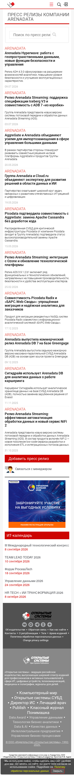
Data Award (17, 717)
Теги (43, 633)
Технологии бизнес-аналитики (36, 722)
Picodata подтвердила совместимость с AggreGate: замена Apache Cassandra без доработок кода (36, 217)
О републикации (28, 633)
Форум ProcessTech (18, 569)
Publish (19, 707)
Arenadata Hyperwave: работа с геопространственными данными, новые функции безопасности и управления (32, 58)
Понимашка (38, 712)
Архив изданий (58, 633)
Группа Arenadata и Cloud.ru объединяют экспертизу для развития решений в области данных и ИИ (35, 179)
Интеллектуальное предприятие (35, 731)
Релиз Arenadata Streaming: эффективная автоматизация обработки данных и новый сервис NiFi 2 (36, 419)
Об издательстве (15, 629)
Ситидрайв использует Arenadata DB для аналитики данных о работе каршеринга (34, 377)
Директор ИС (22, 702)
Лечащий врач (52, 702)
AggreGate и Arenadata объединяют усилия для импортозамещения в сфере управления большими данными (37, 139)
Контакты (10, 633)
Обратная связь (37, 629)
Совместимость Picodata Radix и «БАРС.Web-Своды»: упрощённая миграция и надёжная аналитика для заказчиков (35, 303)
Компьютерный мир (38, 693)
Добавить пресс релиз (29, 458)
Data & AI (21, 726)
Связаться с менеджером (33, 469)
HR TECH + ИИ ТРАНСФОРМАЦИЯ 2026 (34, 592)
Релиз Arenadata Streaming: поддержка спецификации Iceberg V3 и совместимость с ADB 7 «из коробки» (36, 101)
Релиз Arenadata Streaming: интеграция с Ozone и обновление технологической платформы (36, 261)
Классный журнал (47, 707)
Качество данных (44, 726)
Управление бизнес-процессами (36, 736)
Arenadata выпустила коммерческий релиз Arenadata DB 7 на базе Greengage (37, 341)
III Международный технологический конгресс (37, 545)
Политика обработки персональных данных (35, 636)
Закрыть (57, 770)
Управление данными (46, 717)
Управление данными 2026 (24, 581)
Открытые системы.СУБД (38, 698)
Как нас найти (58, 629)
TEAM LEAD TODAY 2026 (23, 557)
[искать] (54, 34)
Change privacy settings (36, 640)
